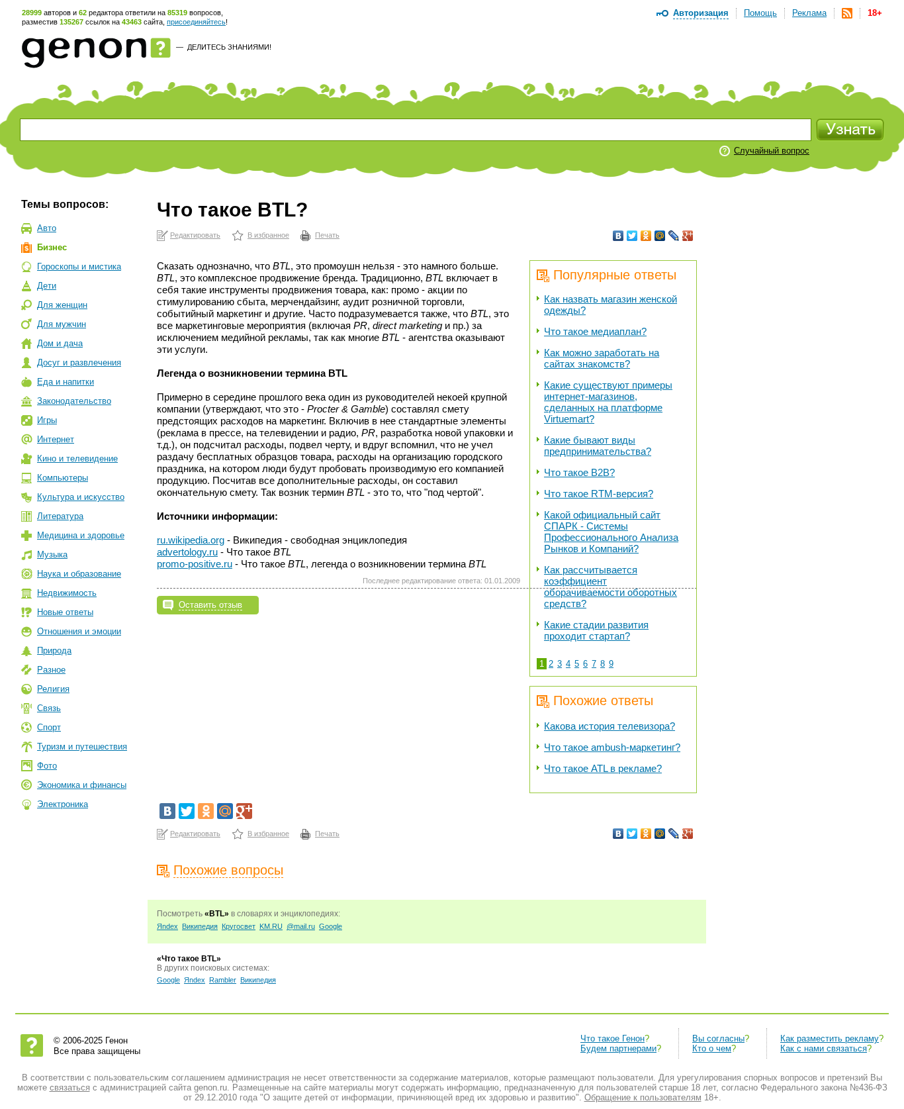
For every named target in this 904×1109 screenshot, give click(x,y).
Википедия (200, 926)
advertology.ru (187, 551)
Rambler (222, 980)
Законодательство (74, 401)
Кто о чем (711, 1048)
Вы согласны (718, 1038)
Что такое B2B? (579, 472)
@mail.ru (301, 926)
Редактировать (195, 235)
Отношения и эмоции (79, 631)
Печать (327, 235)
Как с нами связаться (823, 1048)
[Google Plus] (688, 235)
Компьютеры (62, 478)
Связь (49, 708)
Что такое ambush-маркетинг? (612, 747)
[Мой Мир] (660, 235)
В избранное (268, 235)
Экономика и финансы (81, 785)
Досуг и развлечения (79, 362)
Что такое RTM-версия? (598, 493)
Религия (53, 689)
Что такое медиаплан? (595, 331)
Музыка (52, 554)
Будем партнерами (618, 1048)
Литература (60, 516)
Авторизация (701, 13)
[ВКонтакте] (618, 235)
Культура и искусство (80, 497)
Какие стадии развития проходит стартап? (596, 630)
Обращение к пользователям (642, 1097)
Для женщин (62, 305)
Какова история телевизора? (609, 726)
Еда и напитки (65, 382)
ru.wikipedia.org (190, 540)
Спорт (49, 727)
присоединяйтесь (196, 22)
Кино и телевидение (77, 458)
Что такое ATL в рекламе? (603, 768)
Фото (47, 766)
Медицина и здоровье (80, 535)
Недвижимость (67, 593)
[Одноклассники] (646, 235)
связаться (70, 1087)
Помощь (760, 13)
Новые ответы (65, 612)
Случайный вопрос (771, 151)
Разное (51, 670)
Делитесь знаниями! (229, 47)
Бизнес (52, 247)
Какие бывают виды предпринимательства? (597, 445)
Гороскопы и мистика (79, 266)
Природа (54, 650)
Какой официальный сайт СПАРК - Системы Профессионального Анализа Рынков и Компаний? (611, 531)
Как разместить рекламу (829, 1038)
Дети (46, 286)
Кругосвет (238, 926)
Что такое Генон (612, 1038)
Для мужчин (61, 324)
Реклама (809, 13)
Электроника (62, 804)
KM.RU (271, 926)
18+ (875, 13)
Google (330, 926)
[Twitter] (632, 235)
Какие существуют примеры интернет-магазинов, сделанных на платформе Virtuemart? (608, 401)
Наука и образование (79, 574)
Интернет (55, 439)
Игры (47, 420)
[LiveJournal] (674, 235)
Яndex (167, 926)
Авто (46, 228)
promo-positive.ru (194, 563)
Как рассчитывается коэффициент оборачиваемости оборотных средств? (610, 586)
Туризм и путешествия (82, 746)
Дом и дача (60, 343)
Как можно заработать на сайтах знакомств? (601, 358)
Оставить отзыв (210, 605)
